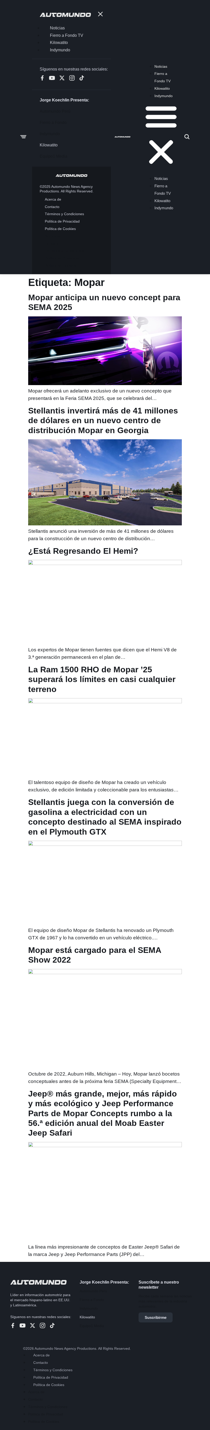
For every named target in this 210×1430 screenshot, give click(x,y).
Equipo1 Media (92, 1326)
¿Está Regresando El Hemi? (83, 551)
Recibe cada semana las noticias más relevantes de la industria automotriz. (165, 1301)
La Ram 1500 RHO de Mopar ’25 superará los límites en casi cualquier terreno (101, 679)
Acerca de (41, 1355)
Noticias (160, 66)
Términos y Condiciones (52, 1370)
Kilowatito (162, 88)
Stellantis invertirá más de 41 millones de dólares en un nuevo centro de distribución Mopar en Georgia (103, 420)
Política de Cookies (48, 1385)
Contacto (40, 1362)
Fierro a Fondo (92, 1300)
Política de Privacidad (50, 1377)
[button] (161, 135)
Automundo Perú (93, 1291)
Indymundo (163, 96)
